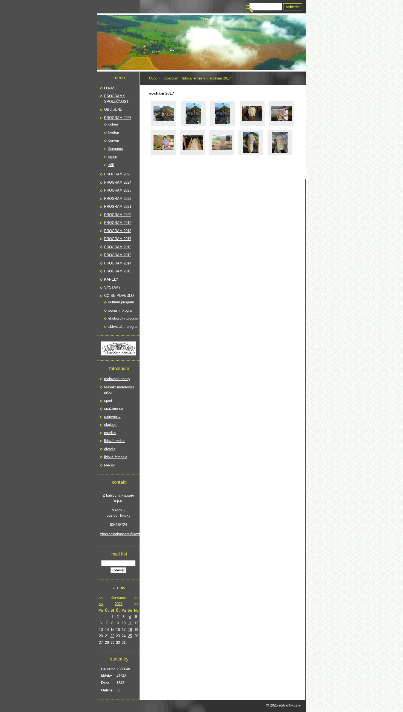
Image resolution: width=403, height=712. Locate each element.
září (111, 165)
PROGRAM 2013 (117, 271)
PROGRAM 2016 (117, 247)
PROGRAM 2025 (117, 174)
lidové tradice (114, 441)
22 (112, 636)
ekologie (110, 425)
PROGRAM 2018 (117, 231)
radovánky (112, 417)
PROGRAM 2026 (117, 118)
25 (130, 636)
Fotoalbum (169, 78)
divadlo (109, 449)
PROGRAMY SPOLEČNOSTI (117, 99)
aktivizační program (124, 326)
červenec (115, 149)
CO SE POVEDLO (119, 296)
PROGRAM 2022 (117, 198)
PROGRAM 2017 (117, 239)
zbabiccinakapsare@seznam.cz (118, 534)
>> (136, 598)
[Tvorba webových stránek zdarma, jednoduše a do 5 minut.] (300, 706)
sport (108, 400)
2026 (119, 604)
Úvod (153, 78)
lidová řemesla (193, 78)
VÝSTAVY (112, 287)
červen (113, 140)
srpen (112, 157)
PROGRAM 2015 (117, 255)
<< (101, 598)
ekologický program (123, 318)
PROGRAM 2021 (117, 206)
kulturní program (121, 302)
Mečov (109, 465)
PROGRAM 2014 (117, 263)
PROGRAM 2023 (117, 190)
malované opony (117, 379)
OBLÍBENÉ (113, 109)
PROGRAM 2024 (117, 182)
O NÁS (109, 88)
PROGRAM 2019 (117, 223)
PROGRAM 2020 (117, 215)
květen (113, 132)
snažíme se (113, 408)
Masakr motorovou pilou (119, 390)
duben (113, 124)
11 (130, 623)
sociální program (121, 310)
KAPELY (111, 279)
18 (130, 630)
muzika (110, 433)
